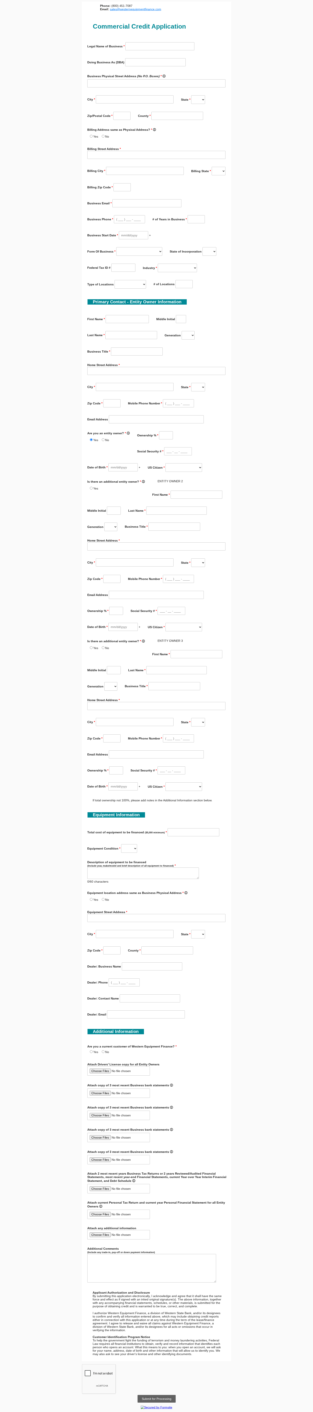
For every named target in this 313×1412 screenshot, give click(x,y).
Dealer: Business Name (104, 966)
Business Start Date (102, 235)
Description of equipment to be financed (131, 863)
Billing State (201, 171)
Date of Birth (97, 467)
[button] (150, 235)
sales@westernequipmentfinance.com (135, 9)
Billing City (96, 171)
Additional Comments (121, 1250)
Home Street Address (103, 365)
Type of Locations (100, 284)
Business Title (98, 351)
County (144, 116)
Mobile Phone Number (145, 403)
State (185, 99)
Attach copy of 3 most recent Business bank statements (130, 1085)
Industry (150, 268)
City (91, 99)
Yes (95, 136)
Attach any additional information (111, 1228)
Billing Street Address (104, 149)
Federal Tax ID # (99, 267)
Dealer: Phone (97, 982)
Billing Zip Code (100, 187)
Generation (173, 335)
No (107, 136)
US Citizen (156, 467)
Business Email (99, 203)
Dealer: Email (96, 1014)
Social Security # (150, 451)
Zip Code (94, 403)
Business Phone (100, 219)
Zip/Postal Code (99, 116)
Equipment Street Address (107, 912)
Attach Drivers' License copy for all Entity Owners (123, 1064)
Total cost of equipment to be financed (127, 832)
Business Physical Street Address (126, 76)
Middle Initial (165, 319)
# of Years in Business (169, 219)
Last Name (96, 335)
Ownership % (147, 435)
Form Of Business (101, 251)
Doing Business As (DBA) (105, 62)
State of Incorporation (186, 251)
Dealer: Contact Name (103, 998)
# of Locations (164, 284)
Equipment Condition (103, 848)
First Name (96, 319)
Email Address (97, 419)
